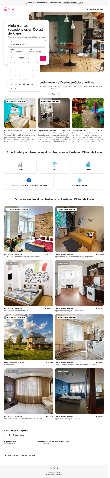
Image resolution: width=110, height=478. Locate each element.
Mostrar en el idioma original (73, 3)
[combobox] (27, 44)
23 (11, 84)
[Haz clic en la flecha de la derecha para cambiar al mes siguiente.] (36, 58)
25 (20, 84)
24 (15, 84)
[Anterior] (49, 94)
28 (32, 84)
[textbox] (17, 52)
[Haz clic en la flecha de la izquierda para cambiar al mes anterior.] (11, 58)
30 (11, 88)
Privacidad (50, 474)
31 (15, 88)
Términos (59, 474)
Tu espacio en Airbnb (94, 9)
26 (24, 84)
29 (36, 84)
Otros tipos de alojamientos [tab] (14, 435)
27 (28, 84)
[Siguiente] (58, 94)
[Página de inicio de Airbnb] (9, 9)
